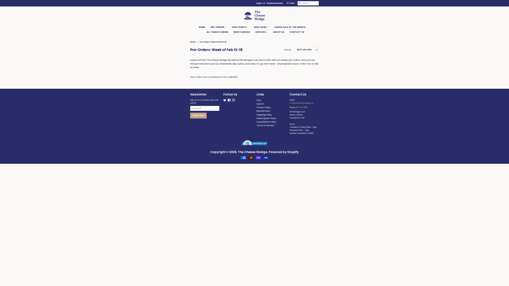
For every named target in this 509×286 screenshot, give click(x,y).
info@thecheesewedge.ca (301, 103)
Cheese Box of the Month (290, 27)
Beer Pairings (242, 32)
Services (260, 32)
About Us (278, 32)
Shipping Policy (264, 114)
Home (202, 27)
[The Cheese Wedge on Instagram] (233, 100)
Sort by (287, 49)
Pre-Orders (217, 27)
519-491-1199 (301, 107)
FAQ (258, 100)
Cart (292, 3)
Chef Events (239, 27)
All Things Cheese (217, 32)
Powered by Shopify (284, 152)
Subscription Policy (266, 118)
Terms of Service (265, 125)
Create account (275, 3)
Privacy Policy (263, 107)
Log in (259, 3)
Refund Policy (263, 111)
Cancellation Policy (266, 121)
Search (260, 103)
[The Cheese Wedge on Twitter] (224, 100)
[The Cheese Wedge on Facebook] (229, 100)
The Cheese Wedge (252, 152)
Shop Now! (261, 27)
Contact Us (297, 32)
